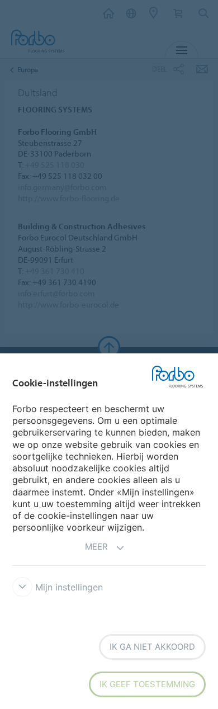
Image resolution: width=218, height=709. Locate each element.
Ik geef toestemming (147, 684)
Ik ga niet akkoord (152, 646)
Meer (96, 546)
